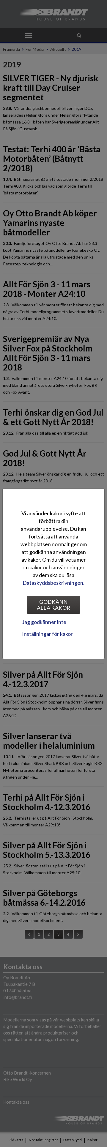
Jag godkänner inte (44, 622)
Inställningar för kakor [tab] (47, 633)
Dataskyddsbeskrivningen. (53, 582)
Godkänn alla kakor (53, 604)
